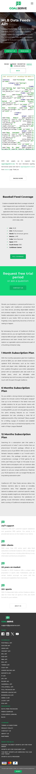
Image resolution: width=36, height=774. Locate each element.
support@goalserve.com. (8, 164)
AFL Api (4, 678)
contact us (7, 169)
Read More (25, 51)
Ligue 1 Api (5, 700)
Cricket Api (5, 651)
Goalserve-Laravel (9, 714)
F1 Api (3, 676)
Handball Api (6, 684)
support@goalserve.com (26, 166)
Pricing (6, 64)
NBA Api (4, 659)
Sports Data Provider (10, 756)
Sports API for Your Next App (13, 749)
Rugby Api (5, 681)
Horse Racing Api (8, 670)
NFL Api (4, 654)
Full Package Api (8, 689)
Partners (5, 736)
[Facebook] (2, 633)
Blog (3, 717)
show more (18, 178)
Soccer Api (5, 645)
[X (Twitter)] (12, 633)
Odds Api (4, 648)
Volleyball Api (7, 687)
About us (18, 606)
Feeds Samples (7, 711)
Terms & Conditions (9, 725)
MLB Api (4, 656)
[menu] (32, 3)
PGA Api (4, 703)
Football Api (6, 643)
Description (21, 64)
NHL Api (4, 662)
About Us (5, 733)
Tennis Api (5, 665)
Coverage (13, 64)
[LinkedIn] (7, 633)
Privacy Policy (7, 728)
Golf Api (4, 667)
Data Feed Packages (9, 709)
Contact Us (10, 51)
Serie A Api (5, 698)
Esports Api (6, 673)
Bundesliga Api (7, 695)
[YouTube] (17, 633)
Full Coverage (18, 256)
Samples (29, 64)
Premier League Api (8, 692)
